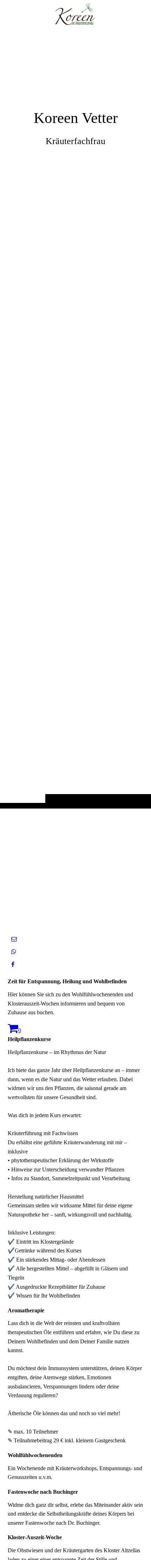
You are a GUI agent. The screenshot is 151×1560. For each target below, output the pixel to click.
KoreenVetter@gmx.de (100, 910)
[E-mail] (14, 939)
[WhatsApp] (13, 952)
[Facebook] (12, 964)
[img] (75, 418)
